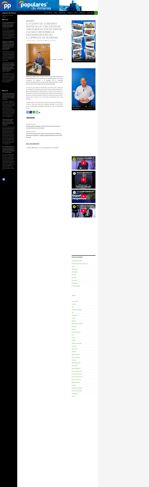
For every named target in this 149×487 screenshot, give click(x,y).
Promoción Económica (77, 376)
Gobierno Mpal (62, 12)
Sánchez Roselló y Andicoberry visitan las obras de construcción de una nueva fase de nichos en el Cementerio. (43, 126)
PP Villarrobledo (76, 286)
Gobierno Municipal (76, 343)
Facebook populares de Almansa (79, 263)
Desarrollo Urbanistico (77, 323)
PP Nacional (75, 283)
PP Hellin (74, 277)
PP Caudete (74, 272)
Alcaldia (74, 304)
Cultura (73, 318)
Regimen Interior (76, 382)
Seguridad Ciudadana (77, 388)
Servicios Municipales (77, 390)
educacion (74, 326)
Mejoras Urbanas (76, 357)
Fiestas (73, 337)
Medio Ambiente (30, 21)
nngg (76, 12)
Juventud (74, 351)
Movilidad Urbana (76, 362)
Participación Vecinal (77, 374)
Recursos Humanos (76, 379)
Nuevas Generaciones (77, 371)
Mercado (74, 360)
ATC (73, 307)
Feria (73, 334)
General (74, 340)
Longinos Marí (30, 117)
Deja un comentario (51, 40)
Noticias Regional (76, 368)
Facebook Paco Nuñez (77, 260)
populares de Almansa (9, 13)
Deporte (74, 321)
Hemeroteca (82, 12)
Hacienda (74, 346)
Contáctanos (90, 12)
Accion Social (75, 301)
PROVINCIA (6, 19)
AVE (73, 312)
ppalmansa (41, 40)
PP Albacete (75, 269)
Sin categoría (75, 393)
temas (55, 12)
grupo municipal (48, 12)
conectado (40, 147)
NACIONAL (6, 90)
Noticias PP (70, 12)
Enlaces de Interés (76, 332)
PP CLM (74, 274)
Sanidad (74, 385)
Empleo (73, 329)
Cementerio (74, 315)
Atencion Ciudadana (77, 309)
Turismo (74, 396)
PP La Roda (74, 280)
